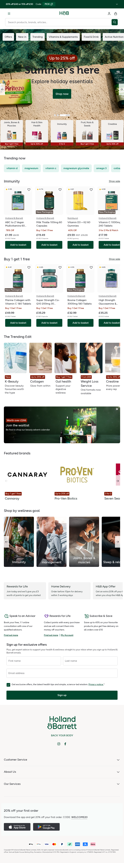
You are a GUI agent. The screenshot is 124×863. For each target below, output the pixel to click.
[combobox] (58, 22)
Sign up (62, 695)
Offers (8, 36)
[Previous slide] (2, 89)
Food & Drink (91, 36)
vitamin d (11, 168)
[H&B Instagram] (59, 744)
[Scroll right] (117, 481)
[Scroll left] (6, 542)
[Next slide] (121, 89)
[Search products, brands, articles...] (115, 22)
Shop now (62, 94)
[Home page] (64, 13)
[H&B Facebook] (65, 744)
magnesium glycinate (76, 168)
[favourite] (29, 189)
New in (22, 36)
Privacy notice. (95, 684)
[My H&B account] (109, 13)
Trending (37, 36)
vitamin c (50, 168)
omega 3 (101, 168)
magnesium (31, 168)
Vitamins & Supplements (63, 36)
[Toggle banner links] (117, 4)
